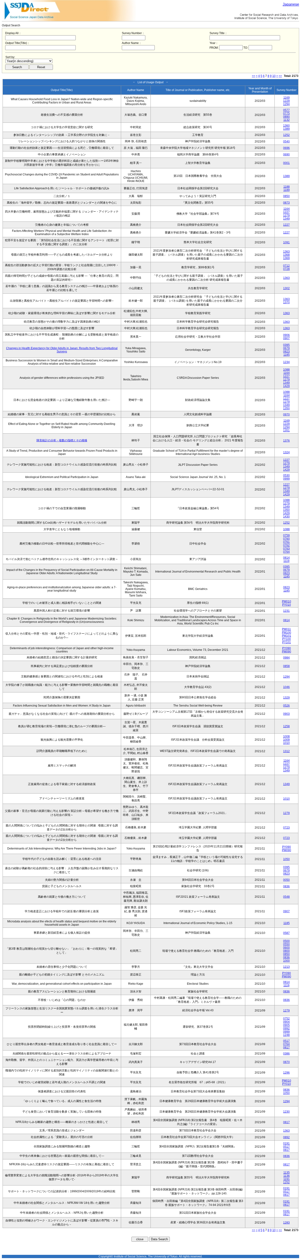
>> (280, 76)
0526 (286, 705)
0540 (286, 141)
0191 (286, 1143)
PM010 (286, 601)
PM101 (286, 635)
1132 (286, 120)
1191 (286, 1179)
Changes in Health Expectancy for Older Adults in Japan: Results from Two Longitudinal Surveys (62, 350)
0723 (286, 827)
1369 (286, 258)
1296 (286, 1072)
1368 (286, 255)
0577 (286, 110)
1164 (286, 208)
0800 (286, 950)
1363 (286, 251)
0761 (286, 542)
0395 (286, 345)
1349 (286, 218)
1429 (286, 386)
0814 (286, 557)
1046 (286, 687)
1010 (286, 743)
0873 (286, 202)
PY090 (286, 648)
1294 (286, 104)
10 (274, 76)
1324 (286, 452)
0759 (286, 535)
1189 (286, 190)
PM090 (286, 651)
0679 (286, 348)
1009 (286, 739)
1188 (286, 186)
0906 (286, 335)
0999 (286, 478)
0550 (286, 944)
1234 (286, 362)
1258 (286, 726)
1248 (286, 1035)
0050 (286, 879)
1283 (286, 1222)
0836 (286, 886)
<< (253, 76)
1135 (286, 1172)
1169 (286, 97)
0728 (286, 269)
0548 (286, 896)
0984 (286, 657)
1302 (286, 288)
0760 (286, 538)
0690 (286, 154)
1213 (286, 966)
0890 (286, 116)
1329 (286, 697)
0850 (286, 196)
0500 (286, 941)
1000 (286, 960)
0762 (286, 545)
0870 (286, 1062)
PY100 (286, 639)
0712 (286, 265)
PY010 (286, 604)
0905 (286, 1025)
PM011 (286, 629)
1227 (286, 212)
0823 (286, 351)
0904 (286, 1021)
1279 (286, 215)
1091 (286, 242)
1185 (286, 354)
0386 (286, 1053)
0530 (286, 475)
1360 (286, 125)
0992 (286, 1028)
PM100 (286, 632)
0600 (286, 947)
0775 (286, 113)
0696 (286, 148)
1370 (286, 302)
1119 (286, 561)
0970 (286, 414)
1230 (286, 1111)
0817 (286, 1047)
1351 (286, 430)
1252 (286, 135)
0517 (286, 1041)
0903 (286, 713)
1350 (286, 408)
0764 (286, 551)
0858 (286, 666)
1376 (286, 440)
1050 (286, 859)
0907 (286, 338)
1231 (286, 610)
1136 (286, 1175)
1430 (286, 516)
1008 (286, 736)
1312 (286, 751)
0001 (286, 163)
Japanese (291, 4)
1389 (286, 128)
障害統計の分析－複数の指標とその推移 (61, 440)
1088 (286, 369)
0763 (286, 548)
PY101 (286, 642)
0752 (286, 1018)
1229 (286, 101)
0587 (286, 933)
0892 (286, 1137)
